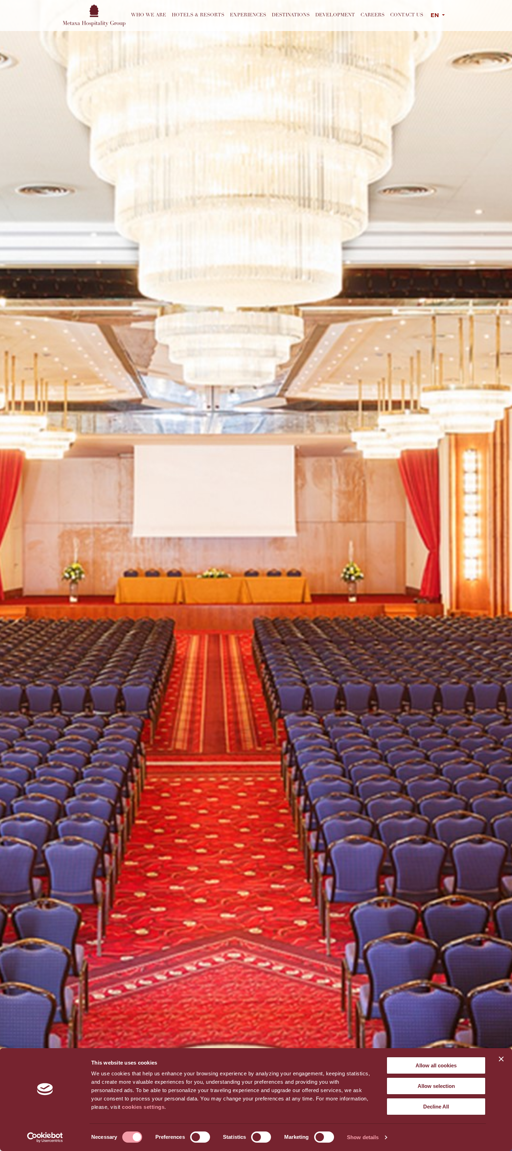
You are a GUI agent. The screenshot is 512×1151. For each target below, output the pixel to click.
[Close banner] (501, 1059)
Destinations (291, 15)
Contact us (406, 15)
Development (335, 15)
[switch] (200, 1137)
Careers (372, 15)
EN (435, 15)
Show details (363, 1137)
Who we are (148, 15)
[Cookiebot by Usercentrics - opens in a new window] (45, 1137)
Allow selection (436, 1086)
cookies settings (143, 1107)
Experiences (248, 15)
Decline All (436, 1107)
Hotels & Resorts (198, 15)
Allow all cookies (436, 1065)
